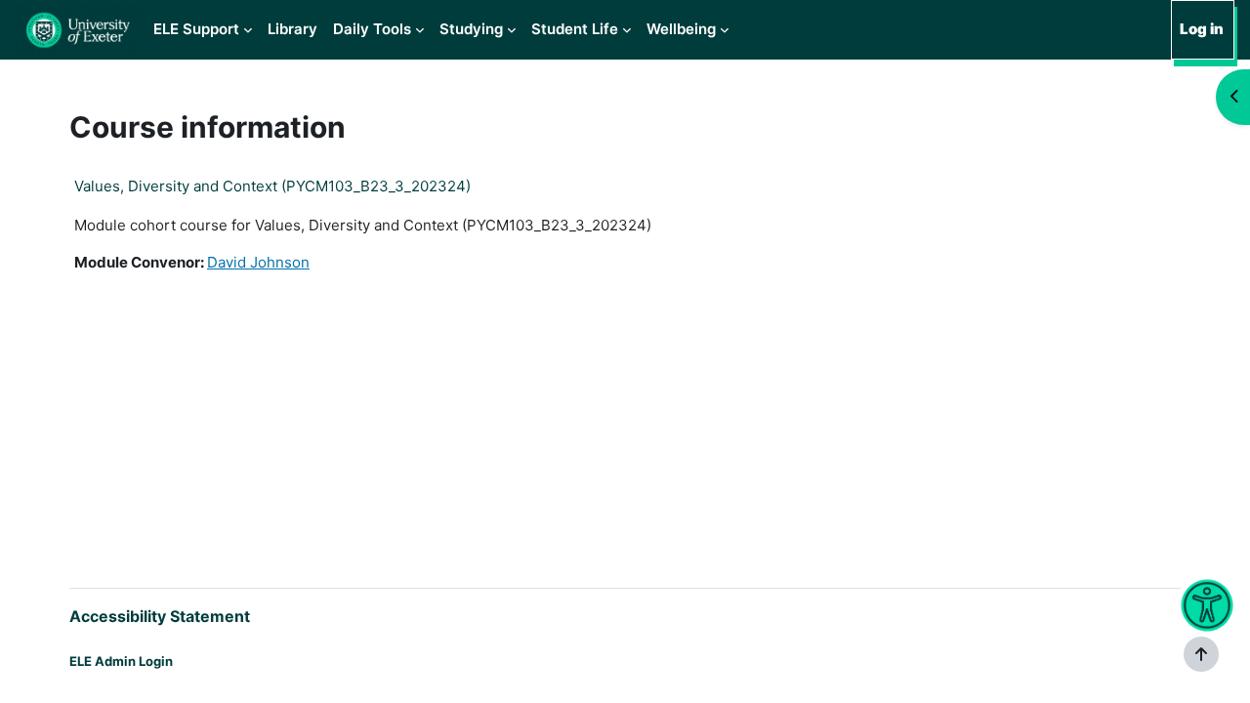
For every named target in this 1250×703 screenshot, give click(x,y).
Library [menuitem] (292, 29)
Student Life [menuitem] (574, 29)
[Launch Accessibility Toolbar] (1206, 606)
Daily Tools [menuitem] (372, 29)
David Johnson (258, 262)
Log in (1202, 29)
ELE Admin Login (121, 661)
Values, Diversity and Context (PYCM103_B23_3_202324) (272, 186)
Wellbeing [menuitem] (681, 29)
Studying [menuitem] (471, 29)
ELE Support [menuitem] (196, 29)
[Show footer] (1201, 654)
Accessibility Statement (159, 616)
